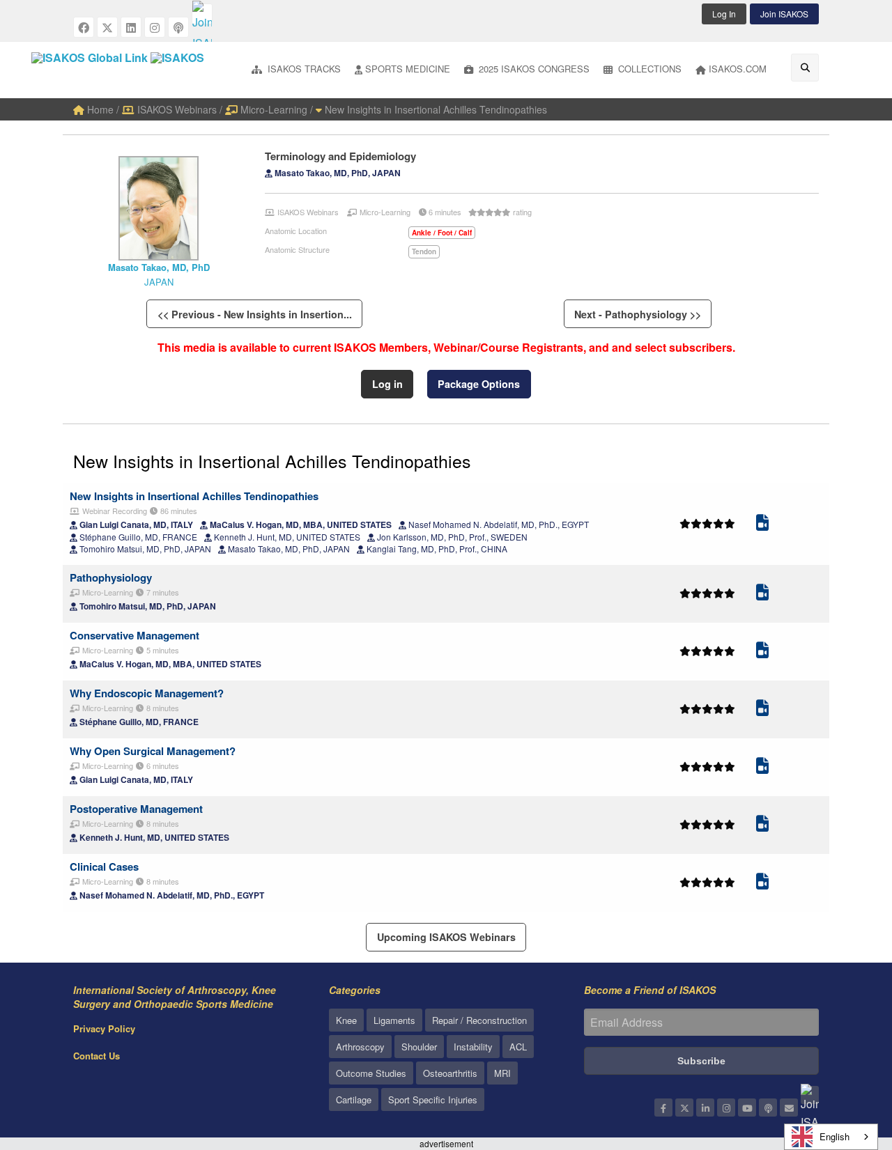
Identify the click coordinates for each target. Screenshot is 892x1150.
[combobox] (831, 1137)
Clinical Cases (104, 866)
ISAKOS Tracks (303, 68)
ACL (518, 1046)
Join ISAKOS (784, 14)
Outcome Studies (371, 1073)
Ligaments (394, 1020)
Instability (473, 1046)
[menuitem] (296, 70)
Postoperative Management (136, 808)
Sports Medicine (407, 68)
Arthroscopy (360, 1046)
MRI (502, 1073)
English (834, 1136)
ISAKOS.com (738, 68)
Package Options (479, 384)
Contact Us (96, 1055)
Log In (724, 14)
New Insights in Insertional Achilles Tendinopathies (434, 109)
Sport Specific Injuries (432, 1099)
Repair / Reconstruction (479, 1020)
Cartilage (353, 1099)
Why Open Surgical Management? (153, 751)
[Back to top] (846, 1063)
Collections (648, 68)
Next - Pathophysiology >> (637, 314)
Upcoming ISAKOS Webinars (446, 937)
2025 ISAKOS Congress (533, 68)
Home (99, 109)
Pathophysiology (111, 577)
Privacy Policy (104, 1028)
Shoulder (419, 1046)
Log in (387, 384)
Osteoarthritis (450, 1073)
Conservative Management (134, 635)
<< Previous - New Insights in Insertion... (254, 314)
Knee (346, 1020)
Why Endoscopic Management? (147, 693)
